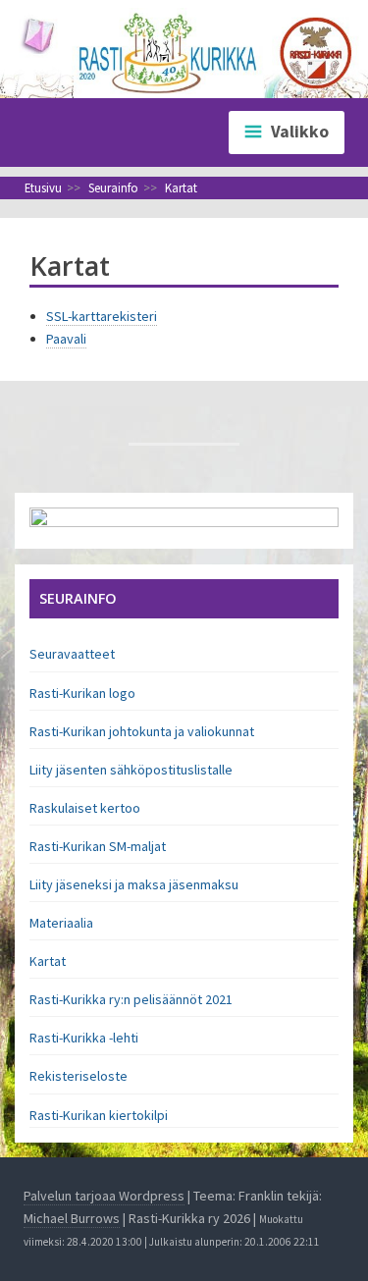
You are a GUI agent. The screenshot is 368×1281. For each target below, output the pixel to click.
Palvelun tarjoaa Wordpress (104, 1195)
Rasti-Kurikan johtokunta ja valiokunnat (141, 731)
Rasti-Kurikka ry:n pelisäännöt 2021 (131, 999)
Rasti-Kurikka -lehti (83, 1037)
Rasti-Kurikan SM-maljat (97, 846)
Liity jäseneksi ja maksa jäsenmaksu (133, 884)
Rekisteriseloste (78, 1076)
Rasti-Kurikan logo (82, 693)
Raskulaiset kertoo (84, 808)
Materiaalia (61, 923)
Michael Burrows (72, 1218)
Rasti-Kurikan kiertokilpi (98, 1115)
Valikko (300, 131)
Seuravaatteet (72, 654)
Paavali (66, 338)
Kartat (47, 961)
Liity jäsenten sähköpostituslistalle (131, 769)
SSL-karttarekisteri (101, 316)
